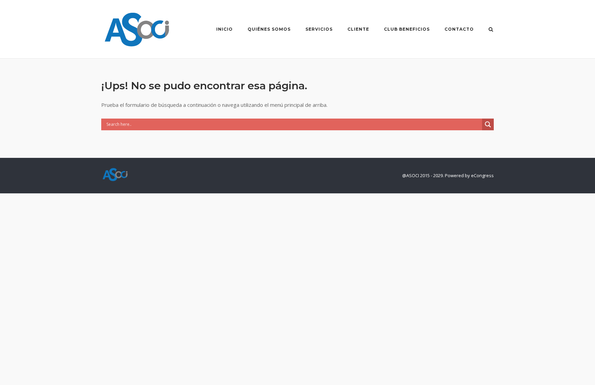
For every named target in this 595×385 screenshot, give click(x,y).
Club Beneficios (407, 29)
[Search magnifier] (488, 124)
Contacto (459, 29)
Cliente (358, 29)
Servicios (319, 29)
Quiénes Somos (269, 29)
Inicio (224, 29)
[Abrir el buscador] (491, 30)
